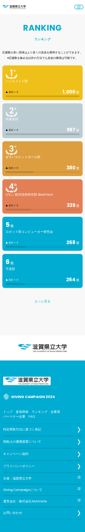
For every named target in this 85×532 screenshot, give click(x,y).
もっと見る (42, 301)
